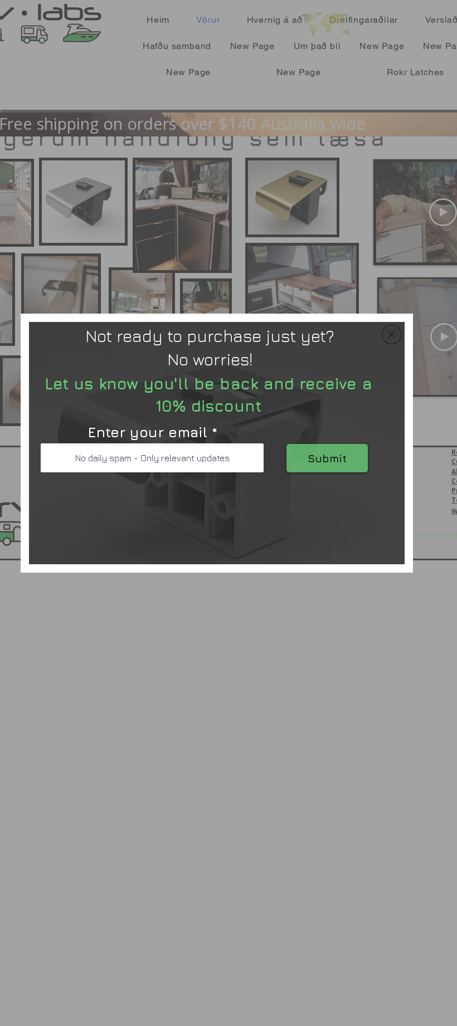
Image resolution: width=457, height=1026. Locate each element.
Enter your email (147, 432)
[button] (391, 334)
